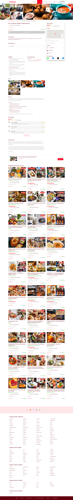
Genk (24, 449)
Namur (37, 458)
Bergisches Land (11, 468)
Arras (10, 484)
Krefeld (37, 468)
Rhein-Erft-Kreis (52, 475)
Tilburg (51, 422)
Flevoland (24, 432)
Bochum (10, 472)
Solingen (10, 477)
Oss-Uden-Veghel (39, 435)
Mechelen (37, 454)
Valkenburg (51, 429)
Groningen (24, 439)
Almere (10, 422)
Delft (10, 440)
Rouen (51, 482)
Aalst (10, 449)
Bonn (10, 473)
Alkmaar (10, 420)
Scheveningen (38, 444)
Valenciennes (52, 485)
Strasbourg (51, 484)
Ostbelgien (51, 449)
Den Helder (25, 418)
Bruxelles (10, 458)
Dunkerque (24, 482)
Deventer (24, 420)
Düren (24, 468)
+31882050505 (54, 498)
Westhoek (51, 461)
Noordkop (37, 430)
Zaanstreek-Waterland (53, 439)
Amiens (10, 482)
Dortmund (11, 475)
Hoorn (37, 420)
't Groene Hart (25, 437)
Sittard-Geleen (52, 420)
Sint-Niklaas (52, 453)
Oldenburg (51, 470)
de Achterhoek (11, 437)
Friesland (24, 434)
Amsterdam (11, 425)
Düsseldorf (24, 470)
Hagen (24, 475)
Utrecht (51, 427)
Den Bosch (11, 442)
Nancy (37, 484)
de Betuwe (11, 439)
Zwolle (51, 444)
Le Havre (24, 485)
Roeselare (51, 451)
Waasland (51, 458)
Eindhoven (24, 429)
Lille (23, 487)
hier (10, 59)
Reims (37, 487)
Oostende (37, 461)
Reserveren (60, 159)
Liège (37, 451)
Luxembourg (38, 453)
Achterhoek (11, 418)
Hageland (24, 453)
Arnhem (10, 429)
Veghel (51, 432)
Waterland (51, 435)
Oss (37, 434)
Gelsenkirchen (25, 473)
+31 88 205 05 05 (39, 59)
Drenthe (24, 425)
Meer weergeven (26, 135)
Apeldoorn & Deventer (12, 427)
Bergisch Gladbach (12, 470)
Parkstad (37, 437)
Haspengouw (25, 454)
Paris (37, 485)
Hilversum (38, 418)
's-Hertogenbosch (53, 418)
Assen (10, 430)
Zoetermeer (52, 442)
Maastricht (38, 425)
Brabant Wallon (11, 453)
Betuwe (10, 434)
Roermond (38, 439)
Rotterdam (38, 442)
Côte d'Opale (11, 487)
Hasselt (24, 456)
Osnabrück (51, 472)
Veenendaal (52, 430)
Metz (37, 482)
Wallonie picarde (52, 459)
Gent (24, 451)
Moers (37, 473)
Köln (37, 470)
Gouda (24, 435)
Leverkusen (38, 472)
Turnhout (51, 454)
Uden (51, 425)
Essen (24, 472)
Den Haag (10, 444)
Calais (10, 485)
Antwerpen (11, 451)
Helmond (24, 444)
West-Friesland (52, 437)
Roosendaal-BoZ (39, 440)
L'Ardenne (24, 461)
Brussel (10, 456)
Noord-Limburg (38, 432)
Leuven (37, 449)
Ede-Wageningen (25, 427)
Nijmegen (37, 429)
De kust (10, 461)
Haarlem (24, 440)
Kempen (24, 458)
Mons (37, 456)
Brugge (10, 454)
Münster (51, 468)
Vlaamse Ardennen (53, 456)
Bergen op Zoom (12, 432)
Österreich (11, 493)
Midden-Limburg (39, 427)
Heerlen (24, 442)
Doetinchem (25, 422)
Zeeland (51, 440)
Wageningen (52, 434)
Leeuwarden (38, 422)
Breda (10, 435)
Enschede (24, 430)
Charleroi (10, 459)
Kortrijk (24, 459)
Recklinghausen (52, 473)
